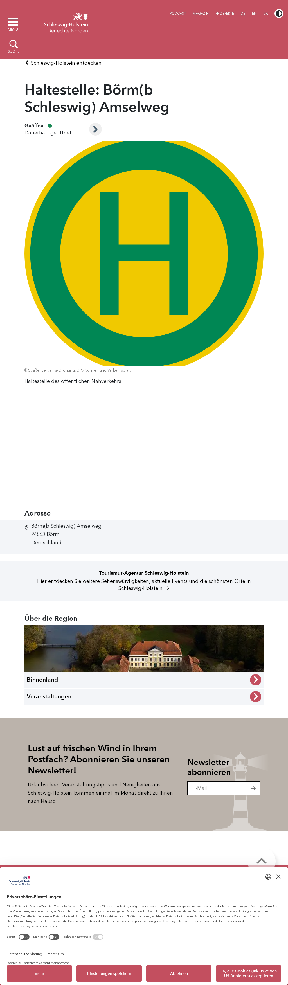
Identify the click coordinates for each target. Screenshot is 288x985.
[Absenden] (253, 788)
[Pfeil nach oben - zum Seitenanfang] (262, 861)
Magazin (201, 13)
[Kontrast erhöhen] (279, 13)
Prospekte (224, 13)
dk (265, 13)
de (243, 13)
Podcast (178, 13)
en (254, 13)
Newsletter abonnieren (209, 767)
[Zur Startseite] (65, 22)
